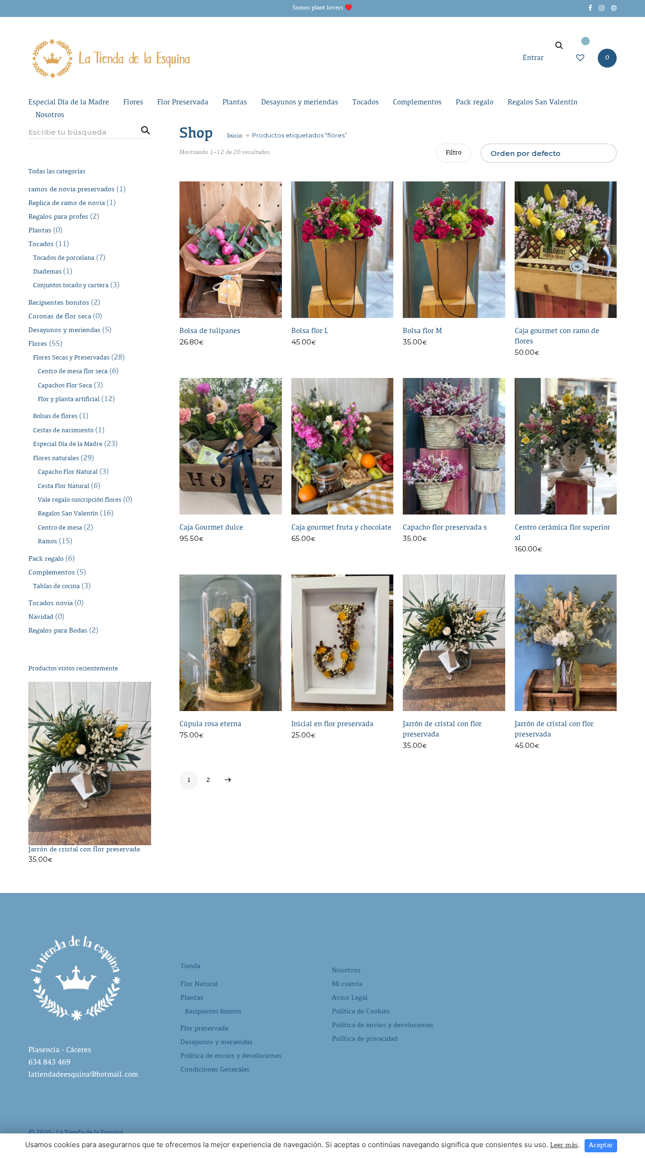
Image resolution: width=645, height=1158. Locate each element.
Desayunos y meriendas (299, 102)
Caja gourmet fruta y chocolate (341, 528)
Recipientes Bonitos (213, 1012)
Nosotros (49, 115)
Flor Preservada (182, 102)
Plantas (234, 102)
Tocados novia (50, 603)
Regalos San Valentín (542, 102)
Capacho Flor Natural (68, 472)
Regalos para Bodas (57, 631)
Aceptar (601, 1145)
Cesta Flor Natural (63, 486)
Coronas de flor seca (59, 316)
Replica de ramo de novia (66, 203)
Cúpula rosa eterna (210, 724)
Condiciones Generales (215, 1069)
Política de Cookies (361, 1011)
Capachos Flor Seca (65, 386)
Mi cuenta (347, 984)
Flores (133, 102)
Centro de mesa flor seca (73, 372)
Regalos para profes (58, 217)
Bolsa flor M (422, 331)
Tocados (365, 102)
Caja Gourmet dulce (211, 528)
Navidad (40, 617)
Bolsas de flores (55, 416)
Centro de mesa (60, 528)
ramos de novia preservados (71, 189)
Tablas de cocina (56, 586)
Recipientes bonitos (58, 303)
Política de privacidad (365, 1039)
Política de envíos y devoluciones (231, 1056)
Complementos (417, 102)
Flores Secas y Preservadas (71, 358)
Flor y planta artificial (69, 399)
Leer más (564, 1145)
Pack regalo (474, 102)
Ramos (47, 542)
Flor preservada (204, 1028)
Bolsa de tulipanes (209, 331)
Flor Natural (199, 984)
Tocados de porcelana (63, 258)
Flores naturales (56, 458)
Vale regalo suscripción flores (79, 500)
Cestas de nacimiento (63, 431)
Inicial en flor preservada (332, 724)
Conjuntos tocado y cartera (71, 286)
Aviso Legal (349, 998)
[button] (276, 345)
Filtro (453, 153)
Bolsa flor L (309, 331)
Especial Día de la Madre (68, 102)
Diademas (47, 272)
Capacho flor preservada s (445, 528)
